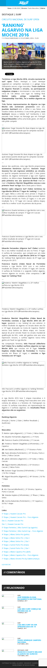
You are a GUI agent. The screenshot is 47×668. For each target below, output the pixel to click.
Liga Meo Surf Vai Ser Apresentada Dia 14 (27, 626)
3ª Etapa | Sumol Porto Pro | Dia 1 (15, 548)
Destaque (7, 14)
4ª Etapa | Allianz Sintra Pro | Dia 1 (15, 541)
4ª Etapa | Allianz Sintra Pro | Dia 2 (15, 538)
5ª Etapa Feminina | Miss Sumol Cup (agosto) (19, 527)
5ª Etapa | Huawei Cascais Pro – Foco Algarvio (20, 517)
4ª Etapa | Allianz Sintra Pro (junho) (15, 534)
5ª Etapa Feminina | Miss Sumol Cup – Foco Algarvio (22, 531)
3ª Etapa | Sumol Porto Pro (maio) (15, 545)
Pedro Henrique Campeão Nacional (29, 641)
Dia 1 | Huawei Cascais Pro (12, 524)
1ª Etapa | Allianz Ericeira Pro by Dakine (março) (20, 558)
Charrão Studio (38, 663)
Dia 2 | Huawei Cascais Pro (12, 520)
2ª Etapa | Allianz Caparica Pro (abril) (16, 552)
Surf (18, 14)
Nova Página (30, 665)
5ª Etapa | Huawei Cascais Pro (14, 514)
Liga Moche (6, 565)
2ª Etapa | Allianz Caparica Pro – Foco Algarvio (20, 555)
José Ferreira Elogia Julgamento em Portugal (29, 598)
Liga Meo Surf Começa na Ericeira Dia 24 (29, 610)
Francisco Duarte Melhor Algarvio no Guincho (29, 653)
